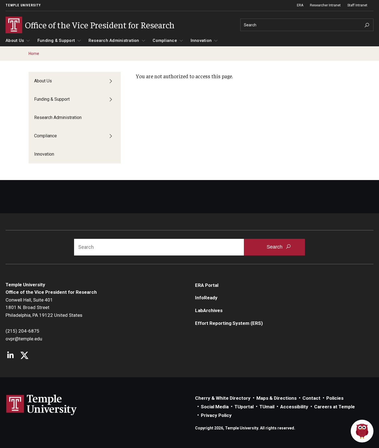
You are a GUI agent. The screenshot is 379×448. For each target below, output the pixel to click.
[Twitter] (24, 356)
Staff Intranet (357, 5)
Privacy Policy (216, 415)
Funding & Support (56, 40)
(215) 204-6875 (22, 331)
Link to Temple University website (42, 405)
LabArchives (209, 310)
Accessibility (294, 406)
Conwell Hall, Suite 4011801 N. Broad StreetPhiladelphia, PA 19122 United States (44, 307)
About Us (15, 40)
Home (34, 53)
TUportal (244, 406)
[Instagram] (10, 356)
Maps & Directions (276, 398)
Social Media (215, 406)
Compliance (165, 40)
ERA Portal (206, 285)
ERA (300, 5)
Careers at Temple (334, 406)
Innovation (201, 40)
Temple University (23, 5)
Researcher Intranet (325, 5)
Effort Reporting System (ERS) (229, 323)
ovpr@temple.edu (24, 338)
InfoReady (206, 297)
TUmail (266, 406)
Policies (334, 398)
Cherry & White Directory (223, 398)
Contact (311, 398)
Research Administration (114, 40)
